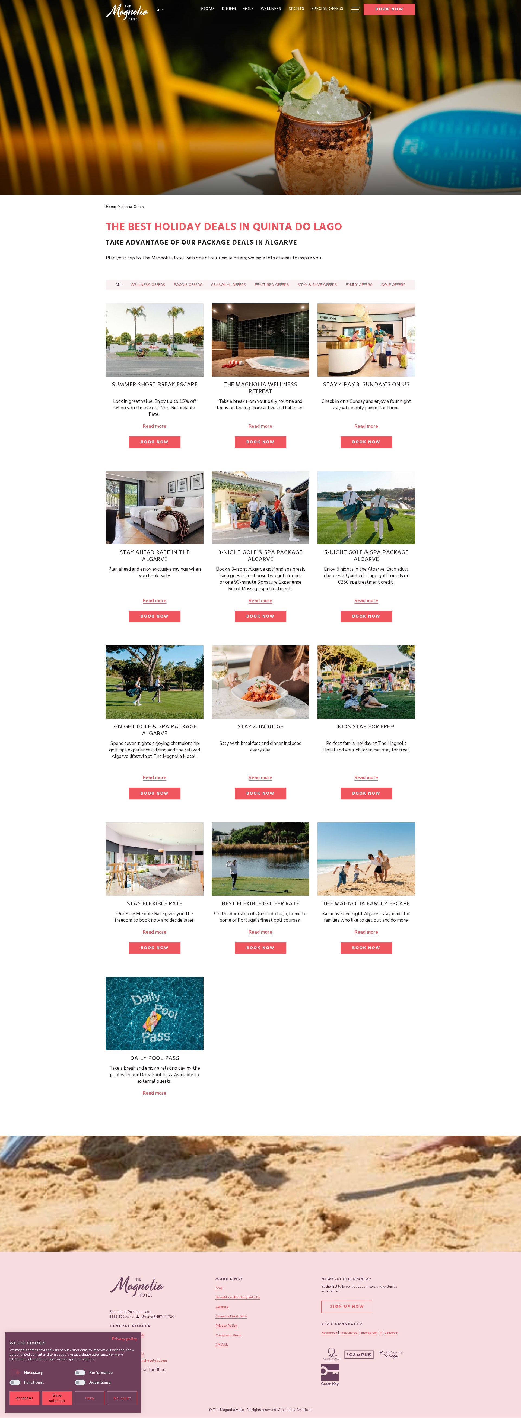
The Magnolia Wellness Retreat (260, 389)
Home (111, 206)
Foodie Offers (188, 284)
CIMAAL (221, 1344)
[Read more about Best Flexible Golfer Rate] (260, 859)
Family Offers (359, 284)
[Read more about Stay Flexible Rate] (155, 859)
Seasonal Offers (228, 284)
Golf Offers (393, 284)
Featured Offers (272, 284)
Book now (389, 9)
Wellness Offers (148, 284)
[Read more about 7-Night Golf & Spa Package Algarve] (155, 682)
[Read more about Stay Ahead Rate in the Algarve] (155, 507)
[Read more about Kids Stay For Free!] (366, 682)
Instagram (369, 1332)
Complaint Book (228, 1335)
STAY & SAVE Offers (317, 284)
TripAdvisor (349, 1332)
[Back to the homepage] (127, 12)
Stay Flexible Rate (155, 904)
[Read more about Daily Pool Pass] (155, 1013)
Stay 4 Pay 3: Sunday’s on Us (366, 385)
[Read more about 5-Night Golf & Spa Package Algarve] (366, 507)
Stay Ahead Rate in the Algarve (155, 556)
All (118, 284)
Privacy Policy (226, 1325)
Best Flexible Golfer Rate (260, 904)
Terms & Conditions (231, 1316)
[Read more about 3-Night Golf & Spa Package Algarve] (260, 507)
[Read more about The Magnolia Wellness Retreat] (260, 340)
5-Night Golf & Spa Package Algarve (366, 556)
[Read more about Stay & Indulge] (260, 682)
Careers (221, 1306)
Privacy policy (124, 1339)
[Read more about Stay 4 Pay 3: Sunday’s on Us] (366, 340)
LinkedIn (391, 1332)
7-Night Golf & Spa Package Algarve (155, 731)
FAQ (218, 1287)
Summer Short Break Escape (155, 385)
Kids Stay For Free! (366, 727)
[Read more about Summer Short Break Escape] (155, 340)
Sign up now (347, 1307)
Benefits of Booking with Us (237, 1297)
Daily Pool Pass (154, 1059)
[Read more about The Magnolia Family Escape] (366, 859)
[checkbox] (14, 1372)
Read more (154, 426)
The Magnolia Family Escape (366, 904)
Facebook (329, 1332)
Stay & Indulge (260, 727)
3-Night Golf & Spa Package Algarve (260, 556)
